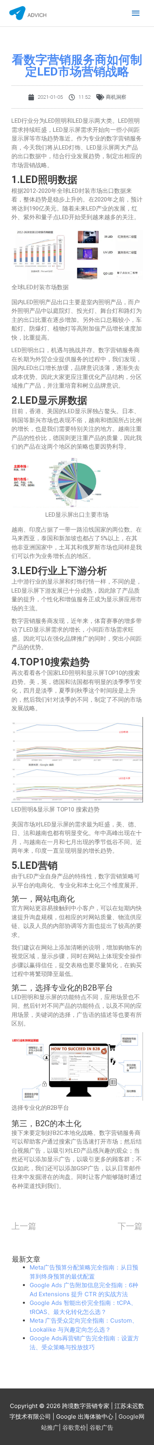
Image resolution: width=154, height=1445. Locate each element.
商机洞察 (116, 97)
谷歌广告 (101, 1427)
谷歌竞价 (74, 1427)
